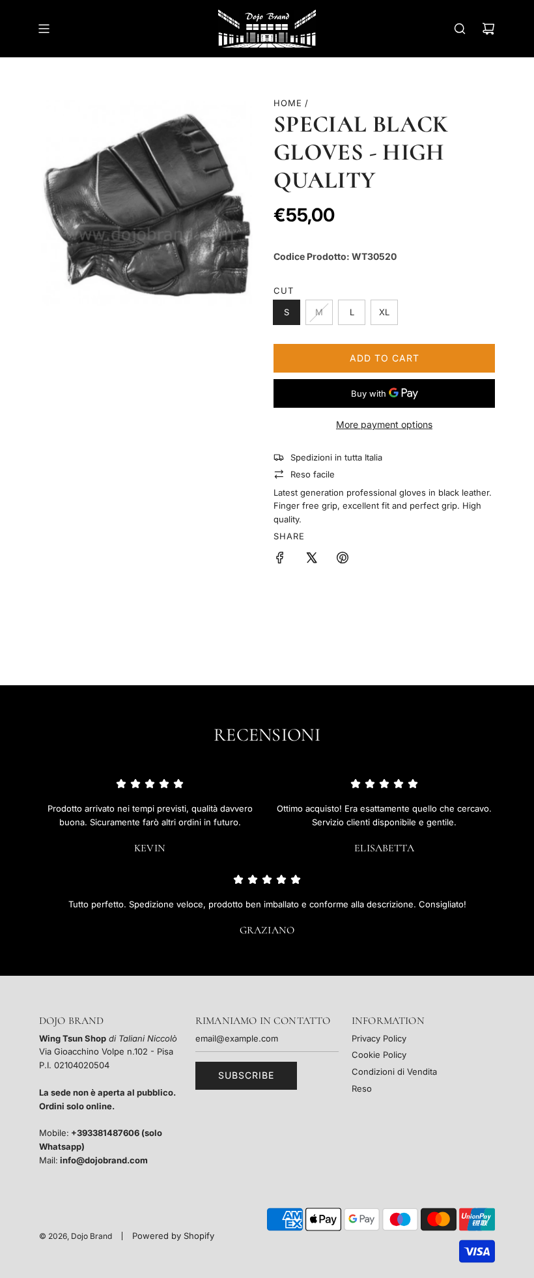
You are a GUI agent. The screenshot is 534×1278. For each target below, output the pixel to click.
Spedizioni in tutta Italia (336, 457)
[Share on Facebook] (280, 559)
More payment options (384, 424)
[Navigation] (43, 28)
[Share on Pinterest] (342, 559)
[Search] (459, 28)
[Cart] (488, 28)
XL (384, 312)
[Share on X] (311, 559)
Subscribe (246, 1075)
